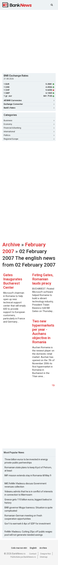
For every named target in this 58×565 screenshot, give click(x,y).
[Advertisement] (29, 41)
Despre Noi (45, 553)
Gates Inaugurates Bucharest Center (12, 281)
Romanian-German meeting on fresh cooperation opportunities (23, 517)
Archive (11, 245)
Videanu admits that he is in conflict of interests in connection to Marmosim (29, 493)
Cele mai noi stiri (19, 548)
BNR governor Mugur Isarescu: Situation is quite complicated (29, 509)
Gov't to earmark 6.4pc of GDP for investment (28, 523)
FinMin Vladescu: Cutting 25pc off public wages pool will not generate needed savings (28, 533)
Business (8, 120)
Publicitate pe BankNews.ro (23, 557)
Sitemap (44, 557)
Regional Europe (11, 139)
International (9, 131)
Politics (7, 135)
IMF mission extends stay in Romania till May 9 (28, 475)
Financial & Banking (12, 128)
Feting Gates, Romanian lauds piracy (42, 279)
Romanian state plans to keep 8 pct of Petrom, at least (28, 469)
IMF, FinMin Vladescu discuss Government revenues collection (25, 485)
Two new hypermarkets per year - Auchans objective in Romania (43, 331)
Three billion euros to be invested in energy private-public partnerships (26, 461)
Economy (8, 124)
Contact (32, 553)
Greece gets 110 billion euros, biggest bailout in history (28, 501)
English (33, 548)
